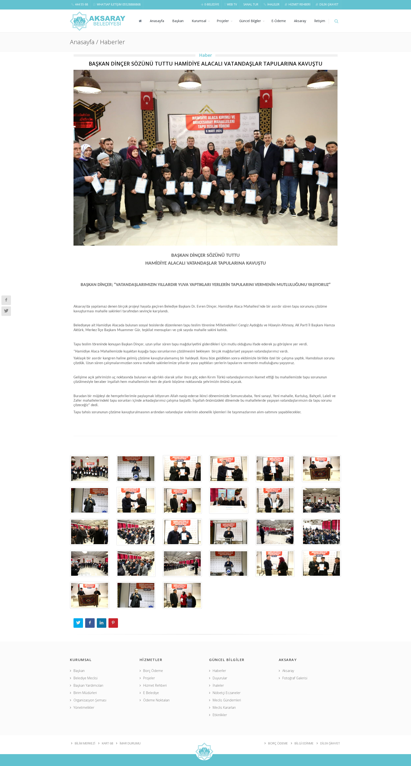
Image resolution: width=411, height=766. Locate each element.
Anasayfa (157, 21)
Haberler (219, 670)
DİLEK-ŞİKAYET (328, 4)
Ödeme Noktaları (156, 700)
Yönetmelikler (83, 707)
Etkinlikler (220, 715)
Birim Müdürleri (85, 692)
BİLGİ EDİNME (303, 743)
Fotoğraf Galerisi (294, 678)
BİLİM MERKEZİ (85, 743)
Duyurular (220, 678)
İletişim (319, 21)
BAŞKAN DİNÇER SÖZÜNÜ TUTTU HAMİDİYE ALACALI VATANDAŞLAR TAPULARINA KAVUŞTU (206, 63)
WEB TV (232, 4)
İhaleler (218, 685)
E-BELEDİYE (212, 4)
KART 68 (107, 743)
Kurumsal (199, 21)
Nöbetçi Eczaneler (226, 692)
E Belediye (151, 692)
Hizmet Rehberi (155, 685)
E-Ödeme (278, 21)
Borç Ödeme (153, 670)
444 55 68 (81, 4)
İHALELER (273, 4)
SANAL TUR (250, 4)
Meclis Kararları (224, 707)
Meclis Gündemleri (227, 700)
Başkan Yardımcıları (88, 685)
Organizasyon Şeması (89, 700)
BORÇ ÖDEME (278, 743)
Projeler (223, 21)
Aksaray (300, 21)
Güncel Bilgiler (250, 21)
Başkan (178, 21)
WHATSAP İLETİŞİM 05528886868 (119, 4)
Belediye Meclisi (85, 678)
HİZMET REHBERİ (299, 4)
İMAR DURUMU (130, 743)
